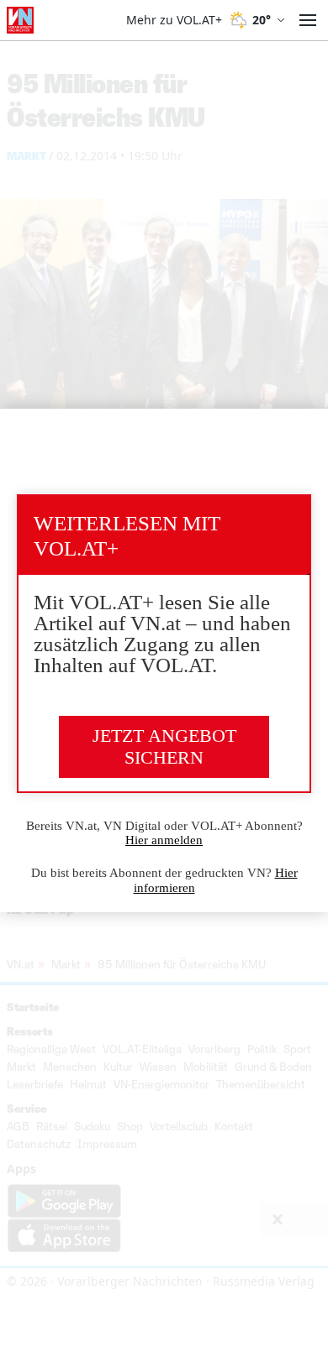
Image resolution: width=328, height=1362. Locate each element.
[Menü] (307, 20)
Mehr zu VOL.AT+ (174, 20)
